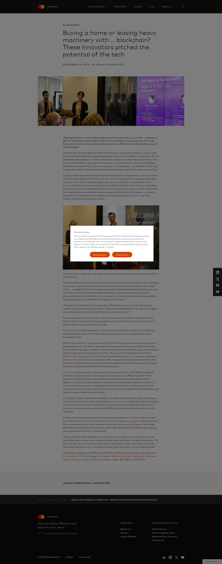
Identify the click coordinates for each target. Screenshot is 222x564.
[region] (112, 244)
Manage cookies (100, 254)
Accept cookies (122, 254)
